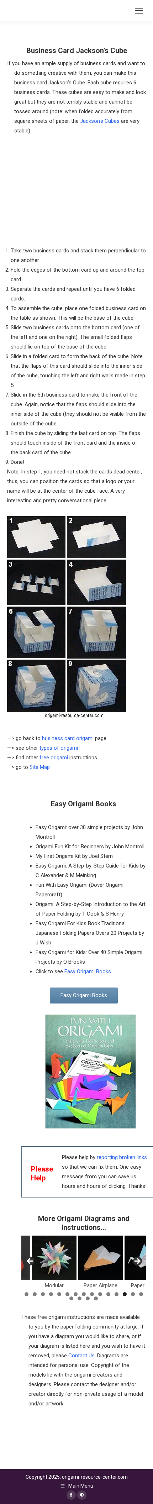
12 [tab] (116, 1294)
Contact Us (81, 1355)
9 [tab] (92, 1294)
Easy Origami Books (87, 971)
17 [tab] (79, 1298)
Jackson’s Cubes (100, 121)
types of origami (58, 748)
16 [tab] (71, 1298)
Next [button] (137, 1261)
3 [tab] (43, 1294)
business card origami (68, 738)
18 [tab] (88, 1298)
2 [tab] (35, 1294)
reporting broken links (122, 1157)
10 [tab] (100, 1294)
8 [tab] (84, 1294)
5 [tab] (59, 1294)
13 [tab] (125, 1294)
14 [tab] (133, 1294)
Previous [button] (30, 1261)
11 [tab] (108, 1294)
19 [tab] (96, 1298)
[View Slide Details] (54, 1258)
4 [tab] (51, 1294)
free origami (53, 757)
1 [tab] (26, 1294)
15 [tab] (141, 1294)
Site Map (40, 767)
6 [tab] (67, 1294)
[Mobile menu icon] (139, 11)
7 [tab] (76, 1294)
